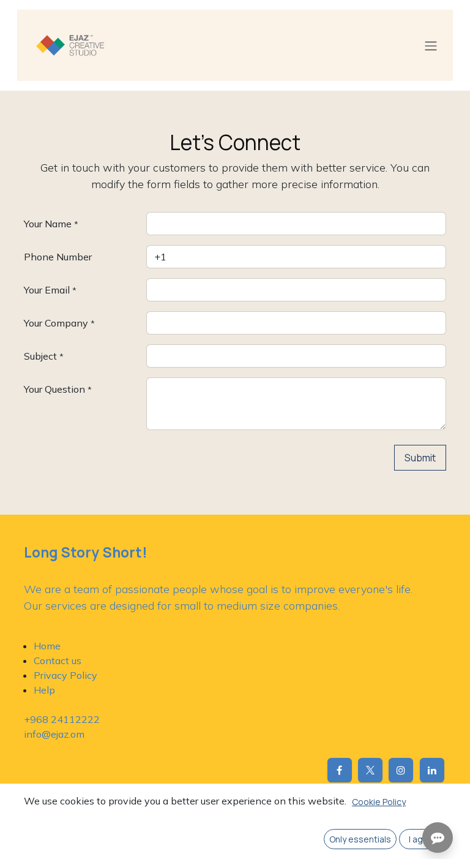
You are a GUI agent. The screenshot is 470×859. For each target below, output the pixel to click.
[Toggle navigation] (431, 45)
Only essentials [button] (360, 839)
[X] (370, 770)
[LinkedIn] (432, 770)
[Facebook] (339, 770)
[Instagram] (401, 770)
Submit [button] (420, 457)
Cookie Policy (379, 802)
